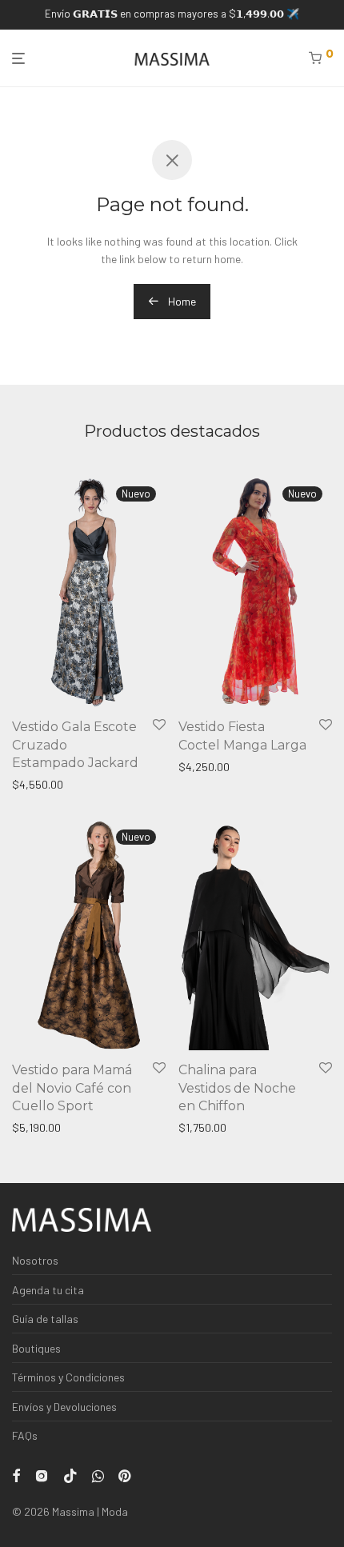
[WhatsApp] (98, 1474)
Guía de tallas (45, 1318)
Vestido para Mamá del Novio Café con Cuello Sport (72, 1087)
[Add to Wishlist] (159, 725)
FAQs (25, 1435)
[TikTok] (70, 1474)
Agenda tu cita (48, 1290)
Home (181, 301)
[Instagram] (41, 1474)
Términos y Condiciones (68, 1377)
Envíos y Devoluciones (64, 1406)
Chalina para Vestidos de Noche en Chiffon (237, 1087)
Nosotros (35, 1260)
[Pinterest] (125, 1474)
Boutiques (36, 1348)
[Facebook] (16, 1474)
